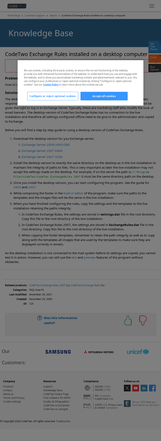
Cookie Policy (50, 84)
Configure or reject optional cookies (53, 95)
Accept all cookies (104, 95)
